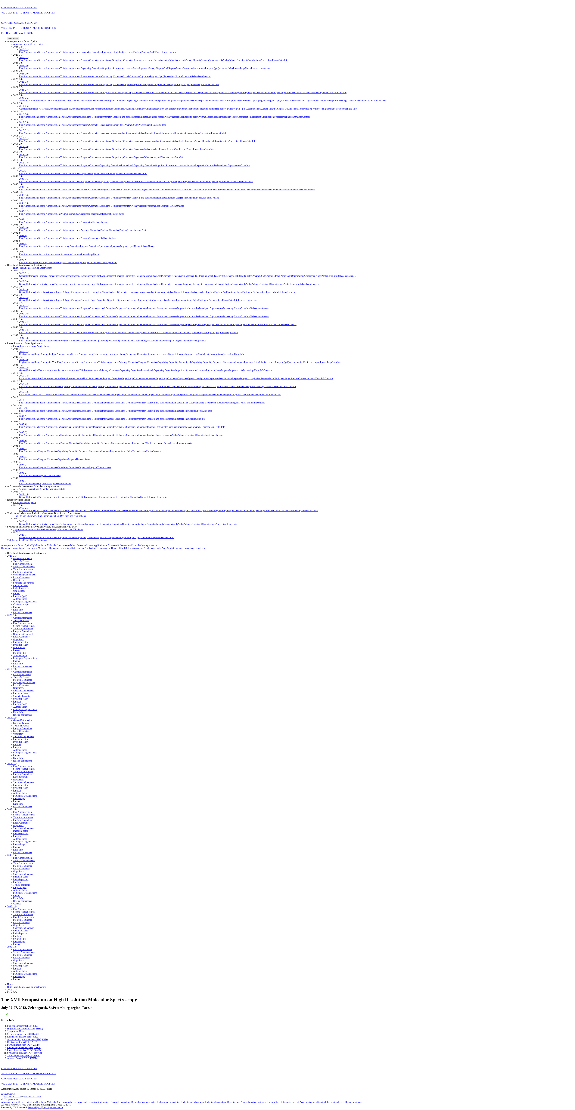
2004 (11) (23, 219)
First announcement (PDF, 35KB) (23, 1026)
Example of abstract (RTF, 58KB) (23, 1036)
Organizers (107, 68)
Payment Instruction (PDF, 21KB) (23, 1044)
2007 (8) (23, 424)
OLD (31, 33)
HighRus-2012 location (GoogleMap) (25, 1028)
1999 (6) (23, 259)
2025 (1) (23, 535)
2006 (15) (23, 321)
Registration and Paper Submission (35, 354)
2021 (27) (23, 90)
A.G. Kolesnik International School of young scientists (39, 489)
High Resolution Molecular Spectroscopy (32, 268)
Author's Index (230, 60)
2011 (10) (23, 408)
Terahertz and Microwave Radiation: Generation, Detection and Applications (49, 516)
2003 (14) (23, 330)
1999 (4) (23, 456)
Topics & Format (46, 276)
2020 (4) (23, 521)
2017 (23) (23, 122)
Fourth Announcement (91, 76)
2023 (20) (23, 281)
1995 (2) (23, 472)
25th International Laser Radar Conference (27, 540)
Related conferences (260, 68)
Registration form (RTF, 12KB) (22, 1042)
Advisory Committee (90, 189)
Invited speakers (141, 68)
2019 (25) (23, 106)
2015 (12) (23, 392)
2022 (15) (23, 494)
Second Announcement (49, 52)
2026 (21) (23, 273)
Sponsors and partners (144, 60)
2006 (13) (23, 203)
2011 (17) (23, 170)
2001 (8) (23, 243)
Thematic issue (330, 92)
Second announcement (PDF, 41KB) (24, 1034)
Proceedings (161, 52)
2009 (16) (23, 179)
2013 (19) (23, 154)
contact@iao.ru (8, 1094)
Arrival (257, 378)
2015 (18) (23, 297)
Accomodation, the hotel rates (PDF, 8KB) (27, 1039)
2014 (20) (23, 146)
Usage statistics (10, 1099)
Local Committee (131, 76)
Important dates (109, 52)
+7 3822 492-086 (32, 1096)
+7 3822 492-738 (12, 1096)
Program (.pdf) (148, 52)
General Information (28, 108)
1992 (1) (23, 481)
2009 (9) (23, 416)
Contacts (381, 100)
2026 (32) (23, 49)
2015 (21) (23, 138)
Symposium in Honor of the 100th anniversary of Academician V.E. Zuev (48, 529)
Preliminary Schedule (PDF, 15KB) (24, 1047)
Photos (275, 60)
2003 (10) (23, 227)
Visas (21, 100)
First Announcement (28, 52)
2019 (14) (23, 375)
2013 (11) (23, 400)
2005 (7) (23, 432)
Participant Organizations (249, 60)
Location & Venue (47, 292)
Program (137, 52)
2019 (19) (23, 289)
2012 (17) (23, 305)
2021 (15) (23, 367)
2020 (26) (23, 98)
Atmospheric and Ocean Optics (28, 44)
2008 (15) (23, 187)
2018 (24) (23, 114)
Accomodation (253, 108)
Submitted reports (125, 52)
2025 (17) (23, 351)
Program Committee (90, 60)
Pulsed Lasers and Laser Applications (31, 346)
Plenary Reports (193, 60)
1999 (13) (23, 338)
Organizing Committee (91, 52)
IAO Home (7, 33)
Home (10, 984)
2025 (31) (23, 57)
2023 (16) (23, 359)
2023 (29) (23, 73)
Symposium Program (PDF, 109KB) (24, 1053)
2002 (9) (23, 235)
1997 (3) (23, 464)
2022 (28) (23, 81)
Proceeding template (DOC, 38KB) (24, 1050)
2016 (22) (23, 130)
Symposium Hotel (15, 1031)
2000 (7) (23, 251)
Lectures (172, 300)
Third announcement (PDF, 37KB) (23, 1055)
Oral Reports (170, 68)
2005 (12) (23, 211)
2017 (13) (23, 383)
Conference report (302, 92)
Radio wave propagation (24, 502)
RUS (26, 33)
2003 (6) (23, 440)
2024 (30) (23, 65)
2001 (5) (23, 448)
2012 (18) (23, 162)
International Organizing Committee (117, 60)
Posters (179, 68)
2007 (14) (23, 195)
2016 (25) (23, 508)
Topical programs (259, 100)
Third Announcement (70, 52)
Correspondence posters (194, 68)
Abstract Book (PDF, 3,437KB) (22, 1058)
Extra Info (171, 52)
